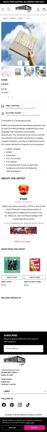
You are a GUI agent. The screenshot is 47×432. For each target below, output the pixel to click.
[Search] (9, 9)
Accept (34, 428)
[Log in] (38, 9)
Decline (12, 428)
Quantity (4, 92)
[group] (6, 72)
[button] (44, 9)
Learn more (30, 422)
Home (5, 18)
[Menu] (3, 9)
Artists (13, 18)
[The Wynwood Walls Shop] (23, 9)
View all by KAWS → (23, 242)
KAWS (21, 18)
